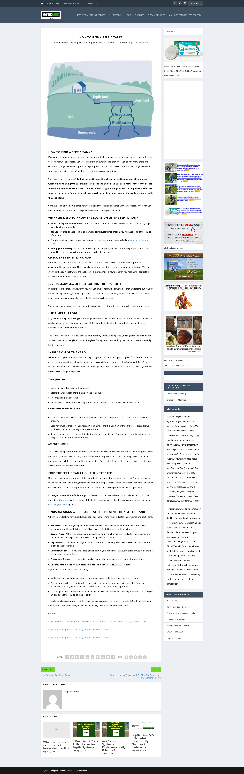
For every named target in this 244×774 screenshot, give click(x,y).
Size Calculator (156, 15)
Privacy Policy (173, 600)
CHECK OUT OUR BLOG (174, 360)
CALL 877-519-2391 (175, 632)
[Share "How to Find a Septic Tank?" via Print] (112, 657)
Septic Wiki (115, 15)
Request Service (135, 15)
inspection (74, 276)
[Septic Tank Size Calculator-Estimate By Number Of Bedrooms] (145, 726)
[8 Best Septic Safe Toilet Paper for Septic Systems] (86, 729)
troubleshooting (124, 42)
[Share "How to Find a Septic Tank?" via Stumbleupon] (102, 657)
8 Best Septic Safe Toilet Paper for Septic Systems (85, 744)
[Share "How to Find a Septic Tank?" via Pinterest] (87, 657)
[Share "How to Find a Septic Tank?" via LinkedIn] (92, 657)
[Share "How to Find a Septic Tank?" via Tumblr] (82, 657)
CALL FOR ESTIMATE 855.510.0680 (185, 15)
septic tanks (79, 357)
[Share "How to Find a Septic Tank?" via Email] (107, 657)
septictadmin (70, 42)
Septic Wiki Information (104, 42)
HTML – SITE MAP (174, 638)
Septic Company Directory (91, 15)
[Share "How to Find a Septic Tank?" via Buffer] (97, 657)
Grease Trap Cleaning (176, 400)
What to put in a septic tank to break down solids (56, 745)
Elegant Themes (58, 770)
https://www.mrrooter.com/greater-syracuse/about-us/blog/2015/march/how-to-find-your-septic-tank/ (97, 621)
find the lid (127, 478)
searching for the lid (57, 504)
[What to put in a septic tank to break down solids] (56, 730)
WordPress (82, 770)
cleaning (102, 240)
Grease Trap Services (176, 619)
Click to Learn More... (173, 248)
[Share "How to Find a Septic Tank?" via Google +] (77, 657)
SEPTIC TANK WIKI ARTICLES (176, 365)
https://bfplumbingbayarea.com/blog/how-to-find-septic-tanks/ (78, 637)
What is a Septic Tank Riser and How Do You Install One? (79, 3)
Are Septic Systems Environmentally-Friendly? (114, 745)
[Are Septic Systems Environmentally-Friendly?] (115, 729)
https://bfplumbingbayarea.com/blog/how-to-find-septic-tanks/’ (78, 629)
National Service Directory (178, 625)
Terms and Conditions (177, 607)
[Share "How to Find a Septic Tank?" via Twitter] (72, 657)
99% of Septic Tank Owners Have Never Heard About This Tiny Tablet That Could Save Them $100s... (182, 71)
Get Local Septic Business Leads (181, 613)
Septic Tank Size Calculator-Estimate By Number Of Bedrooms (143, 741)
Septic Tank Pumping (176, 393)
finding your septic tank (120, 601)
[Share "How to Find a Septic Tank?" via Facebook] (67, 657)
